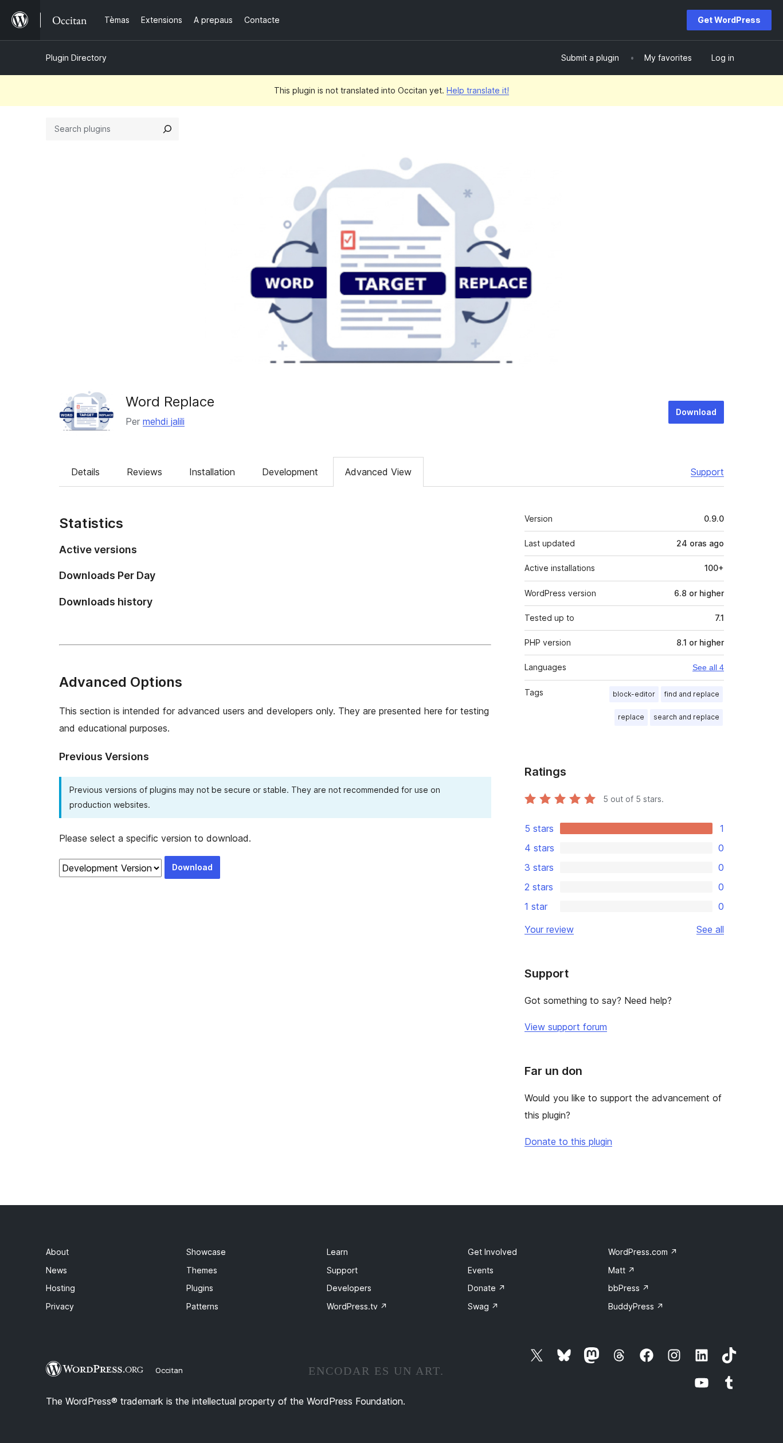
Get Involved (492, 1252)
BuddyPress (636, 1306)
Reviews (144, 472)
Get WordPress (729, 20)
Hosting (60, 1288)
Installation (212, 472)
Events (481, 1270)
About (57, 1252)
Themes (201, 1270)
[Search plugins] (167, 129)
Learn (337, 1252)
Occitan (169, 1370)
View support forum (565, 1027)
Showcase (206, 1252)
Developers (349, 1288)
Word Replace (170, 401)
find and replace (691, 694)
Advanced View (378, 472)
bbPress (628, 1288)
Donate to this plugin (568, 1141)
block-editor (634, 694)
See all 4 (708, 667)
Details (85, 472)
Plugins (199, 1288)
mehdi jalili (164, 421)
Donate (487, 1288)
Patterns (202, 1306)
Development (290, 472)
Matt (621, 1270)
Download (696, 412)
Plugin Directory (76, 57)
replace (631, 717)
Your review (549, 929)
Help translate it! (478, 90)
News (56, 1270)
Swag (483, 1306)
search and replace (686, 717)
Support (707, 472)
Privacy (60, 1306)
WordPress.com (643, 1252)
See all (710, 929)
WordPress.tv (357, 1306)
